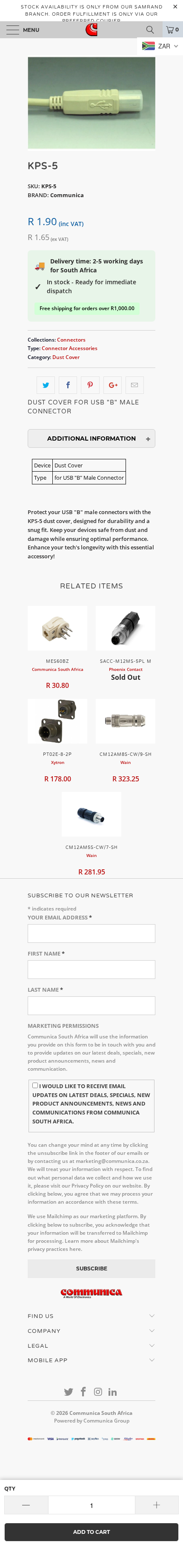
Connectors (71, 339)
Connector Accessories (69, 348)
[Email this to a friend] (135, 385)
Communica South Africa (100, 1413)
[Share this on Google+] (112, 385)
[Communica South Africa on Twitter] (69, 1392)
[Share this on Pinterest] (90, 385)
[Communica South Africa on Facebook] (83, 1392)
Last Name (45, 989)
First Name (46, 953)
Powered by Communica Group (91, 1420)
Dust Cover (66, 357)
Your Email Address (60, 917)
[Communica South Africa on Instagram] (98, 1392)
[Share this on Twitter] (46, 385)
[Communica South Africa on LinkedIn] (113, 1392)
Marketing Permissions (63, 1026)
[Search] (153, 30)
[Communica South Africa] (91, 29)
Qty (9, 1488)
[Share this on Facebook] (68, 385)
